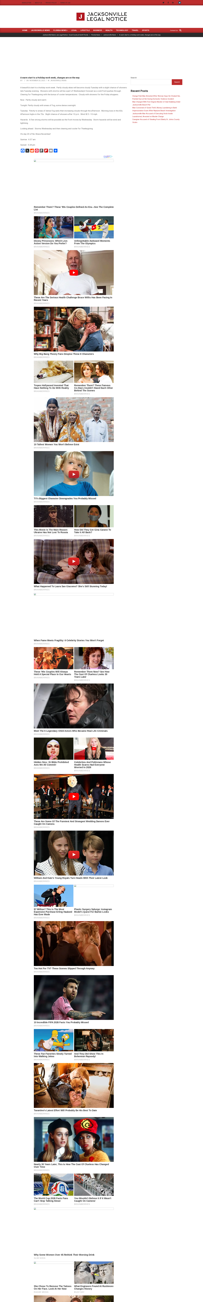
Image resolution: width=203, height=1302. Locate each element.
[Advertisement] (101, 54)
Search (134, 78)
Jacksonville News (58, 80)
